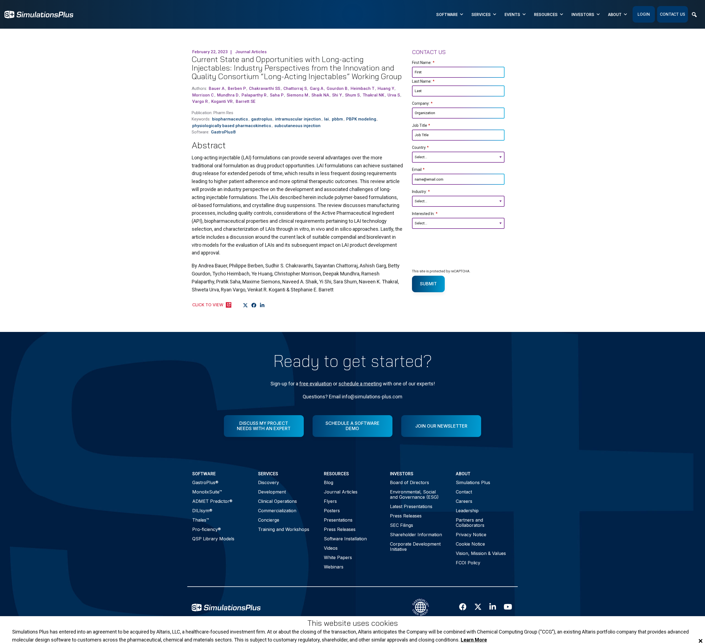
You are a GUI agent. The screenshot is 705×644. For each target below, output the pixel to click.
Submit (428, 283)
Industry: (421, 191)
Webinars (333, 567)
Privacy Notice (471, 534)
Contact (464, 492)
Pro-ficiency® (206, 529)
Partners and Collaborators (470, 522)
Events (512, 14)
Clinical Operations (277, 501)
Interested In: (425, 213)
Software (447, 14)
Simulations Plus (473, 482)
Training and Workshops (283, 529)
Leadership (467, 510)
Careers (464, 501)
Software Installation (345, 538)
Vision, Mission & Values (481, 553)
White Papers (338, 557)
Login (643, 14)
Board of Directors (409, 482)
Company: (422, 103)
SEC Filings (401, 525)
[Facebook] (254, 305)
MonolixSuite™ (207, 492)
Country (420, 147)
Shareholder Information (416, 534)
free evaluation (315, 384)
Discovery (268, 482)
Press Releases (340, 529)
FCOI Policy (468, 562)
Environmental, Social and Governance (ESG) (414, 494)
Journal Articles (340, 492)
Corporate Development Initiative (415, 546)
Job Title (421, 125)
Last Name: (423, 81)
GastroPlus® (205, 482)
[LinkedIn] (262, 305)
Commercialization (277, 510)
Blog (328, 482)
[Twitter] (245, 305)
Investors (582, 14)
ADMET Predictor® (212, 501)
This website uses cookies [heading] (352, 623)
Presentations (338, 520)
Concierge (268, 520)
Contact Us (672, 14)
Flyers (330, 501)
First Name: (423, 62)
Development (272, 492)
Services (481, 14)
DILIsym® (202, 510)
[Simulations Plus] (38, 14)
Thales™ (200, 520)
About (615, 14)
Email (418, 169)
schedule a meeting (360, 384)
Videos (331, 548)
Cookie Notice (470, 544)
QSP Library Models (213, 538)
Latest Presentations (411, 506)
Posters (332, 510)
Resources (546, 14)
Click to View (207, 304)
